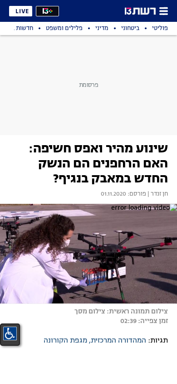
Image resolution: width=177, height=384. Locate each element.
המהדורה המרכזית (118, 340)
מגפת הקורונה (65, 340)
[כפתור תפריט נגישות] (10, 333)
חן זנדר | (157, 194)
